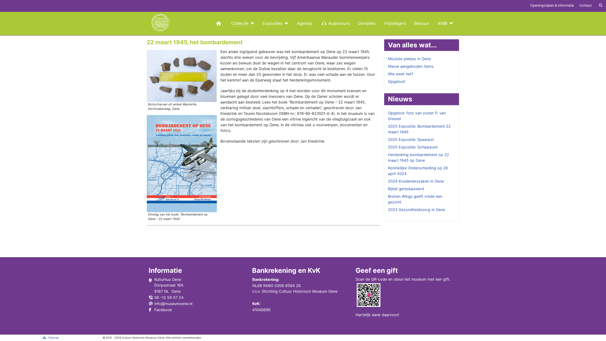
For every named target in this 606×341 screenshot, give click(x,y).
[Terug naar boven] (597, 332)
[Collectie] (251, 23)
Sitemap (53, 337)
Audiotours (339, 23)
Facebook (163, 309)
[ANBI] (450, 23)
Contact (585, 5)
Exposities (273, 23)
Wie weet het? (400, 74)
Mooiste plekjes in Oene (409, 58)
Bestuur (421, 23)
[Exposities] (286, 23)
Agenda (304, 23)
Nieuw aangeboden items (410, 66)
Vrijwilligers (395, 23)
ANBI (442, 23)
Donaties (366, 23)
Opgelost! (396, 81)
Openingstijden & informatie (552, 5)
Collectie (239, 23)
